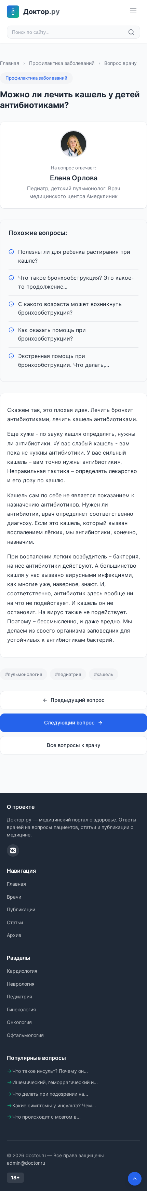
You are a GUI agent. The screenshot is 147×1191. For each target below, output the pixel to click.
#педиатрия (68, 674)
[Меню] (133, 11)
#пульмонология (23, 674)
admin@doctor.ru (26, 1163)
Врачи (14, 897)
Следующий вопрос (69, 722)
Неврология (21, 984)
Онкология (19, 1022)
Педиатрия (19, 996)
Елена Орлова (73, 178)
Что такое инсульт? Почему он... (50, 1071)
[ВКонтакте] (13, 850)
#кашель (103, 674)
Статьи (15, 922)
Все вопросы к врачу (74, 745)
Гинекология (21, 1009)
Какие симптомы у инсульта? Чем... (54, 1105)
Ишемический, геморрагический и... (55, 1082)
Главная (9, 63)
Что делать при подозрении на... (50, 1094)
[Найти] (131, 32)
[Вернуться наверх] (135, 1179)
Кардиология (22, 971)
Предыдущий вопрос (78, 700)
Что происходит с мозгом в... (46, 1117)
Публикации (21, 909)
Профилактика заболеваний (61, 63)
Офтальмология (25, 1035)
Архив (14, 935)
